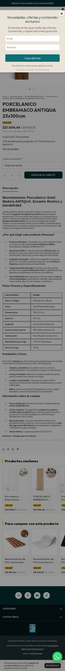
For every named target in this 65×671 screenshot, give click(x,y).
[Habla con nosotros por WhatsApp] (57, 657)
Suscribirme (32, 58)
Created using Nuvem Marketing (32, 69)
